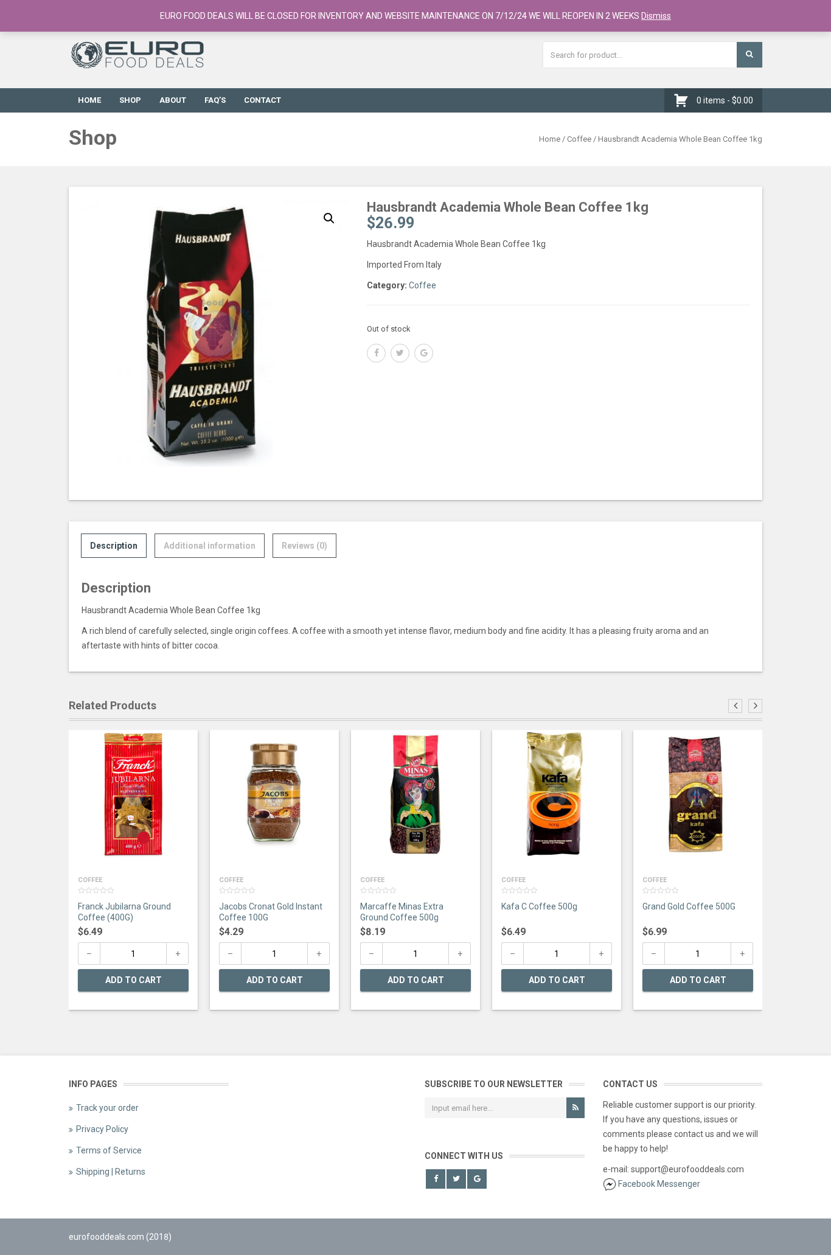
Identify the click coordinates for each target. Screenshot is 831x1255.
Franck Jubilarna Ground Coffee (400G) (124, 912)
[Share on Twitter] (400, 353)
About (172, 100)
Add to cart (133, 980)
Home (89, 100)
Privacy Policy (102, 1129)
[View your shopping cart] (684, 100)
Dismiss (656, 16)
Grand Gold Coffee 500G (688, 906)
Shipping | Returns (110, 1172)
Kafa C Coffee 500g (539, 906)
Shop (130, 100)
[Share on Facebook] (376, 353)
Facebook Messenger (659, 1184)
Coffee (579, 139)
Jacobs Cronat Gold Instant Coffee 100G (270, 912)
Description (113, 546)
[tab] (114, 546)
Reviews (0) (304, 546)
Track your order (107, 1108)
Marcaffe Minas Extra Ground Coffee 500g (401, 912)
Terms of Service (109, 1150)
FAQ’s (215, 100)
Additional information (210, 546)
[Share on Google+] (423, 353)
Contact (262, 100)
